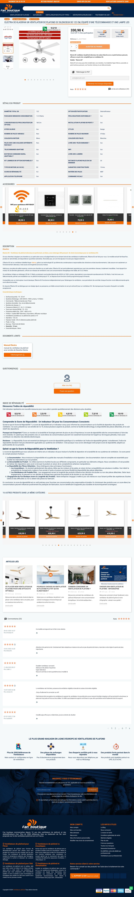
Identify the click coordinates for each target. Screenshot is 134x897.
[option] (10, 48)
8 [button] (47, 79)
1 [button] (25, 79)
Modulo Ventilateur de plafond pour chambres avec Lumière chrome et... (110, 529)
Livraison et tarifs (106, 832)
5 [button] (37, 79)
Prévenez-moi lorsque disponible (100, 84)
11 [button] (74, 545)
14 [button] (83, 545)
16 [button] (90, 545)
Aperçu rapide (19, 210)
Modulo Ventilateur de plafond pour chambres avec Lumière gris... (22, 529)
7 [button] (43, 79)
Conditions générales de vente (110, 835)
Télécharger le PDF (81, 72)
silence (34, 262)
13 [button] (80, 545)
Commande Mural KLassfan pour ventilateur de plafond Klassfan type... (21, 215)
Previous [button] (1, 207)
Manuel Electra (10, 345)
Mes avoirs (73, 835)
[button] (20, 15)
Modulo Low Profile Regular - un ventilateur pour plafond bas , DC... (81, 529)
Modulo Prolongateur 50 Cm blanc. (80, 215)
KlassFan (6, 249)
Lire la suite (9, 605)
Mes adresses (74, 832)
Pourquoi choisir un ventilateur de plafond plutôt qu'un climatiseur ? (51, 589)
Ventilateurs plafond (19, 889)
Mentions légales (106, 838)
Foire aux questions (107, 843)
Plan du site (104, 840)
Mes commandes (75, 830)
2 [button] (28, 79)
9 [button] (50, 79)
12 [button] (77, 545)
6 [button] (40, 79)
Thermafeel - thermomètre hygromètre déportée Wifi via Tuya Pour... (50, 215)
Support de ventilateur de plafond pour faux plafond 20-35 (110, 215)
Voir (26, 210)
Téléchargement (16, 355)
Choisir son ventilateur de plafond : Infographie (112, 588)
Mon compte (74, 827)
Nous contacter (106, 830)
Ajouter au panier (94, 47)
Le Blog (103, 827)
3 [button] (31, 79)
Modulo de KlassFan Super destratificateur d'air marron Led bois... (51, 529)
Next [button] (133, 207)
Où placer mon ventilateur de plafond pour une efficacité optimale (18, 589)
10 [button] (53, 79)
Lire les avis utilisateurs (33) (120, 89)
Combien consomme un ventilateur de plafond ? (79, 588)
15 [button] (86, 545)
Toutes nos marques (107, 846)
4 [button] (34, 79)
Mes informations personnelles (80, 838)
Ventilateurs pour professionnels (111, 856)
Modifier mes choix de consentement (82, 840)
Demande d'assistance (108, 848)
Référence (73, 39)
